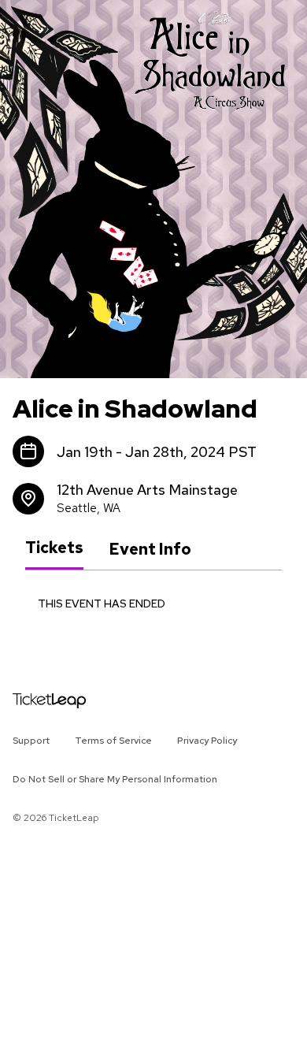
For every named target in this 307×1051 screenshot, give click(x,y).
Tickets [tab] (54, 548)
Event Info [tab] (150, 549)
